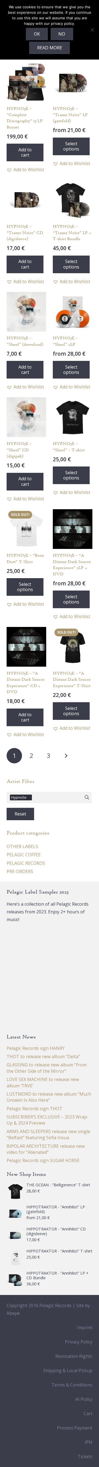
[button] (25, 152)
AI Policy (83, 1399)
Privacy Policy (78, 1342)
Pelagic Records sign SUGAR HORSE (43, 1160)
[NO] (92, 30)
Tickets (85, 1456)
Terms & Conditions (71, 1385)
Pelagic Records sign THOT (34, 1109)
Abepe (13, 1313)
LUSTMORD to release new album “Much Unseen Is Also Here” (49, 1097)
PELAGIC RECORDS (26, 863)
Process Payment (74, 1428)
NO (61, 34)
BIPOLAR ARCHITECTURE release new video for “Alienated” (46, 1149)
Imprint (84, 1327)
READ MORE (49, 48)
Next (65, 755)
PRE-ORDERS (20, 871)
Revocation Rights (73, 1356)
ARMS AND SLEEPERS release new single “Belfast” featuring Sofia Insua (48, 1134)
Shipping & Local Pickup (67, 1370)
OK (37, 34)
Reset (20, 814)
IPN (88, 1442)
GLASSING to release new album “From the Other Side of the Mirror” (47, 1068)
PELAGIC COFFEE (24, 855)
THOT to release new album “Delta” (43, 1056)
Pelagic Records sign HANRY (36, 1048)
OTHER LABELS (22, 846)
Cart (88, 1413)
